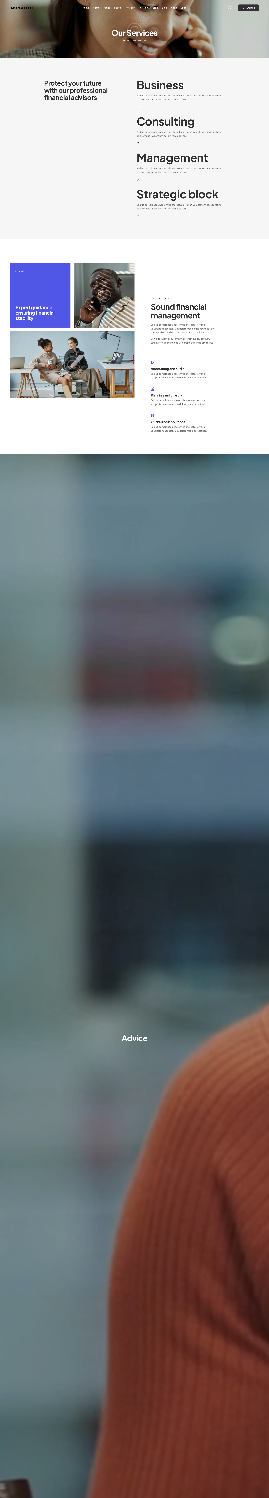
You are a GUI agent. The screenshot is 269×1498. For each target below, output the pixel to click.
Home (126, 40)
